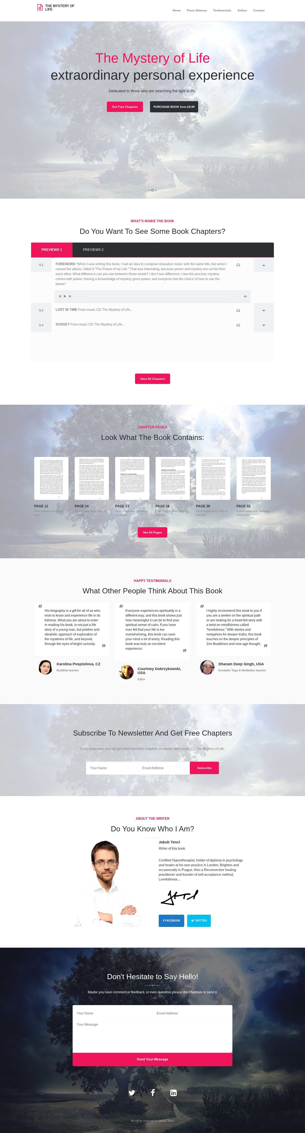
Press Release (197, 10)
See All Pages (152, 532)
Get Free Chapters (125, 106)
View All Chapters (152, 378)
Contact (259, 10)
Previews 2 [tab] (93, 249)
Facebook (172, 920)
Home (177, 10)
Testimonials (222, 10)
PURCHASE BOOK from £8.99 (174, 106)
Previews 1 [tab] (51, 249)
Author (242, 10)
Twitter (200, 920)
